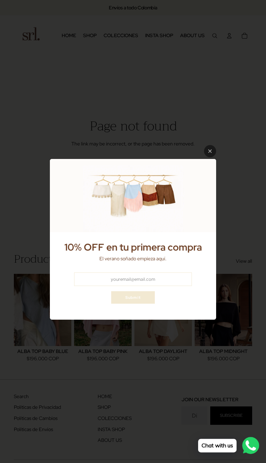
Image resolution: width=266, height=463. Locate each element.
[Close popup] (210, 151)
